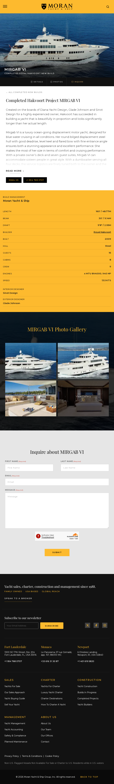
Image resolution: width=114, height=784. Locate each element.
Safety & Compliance (15, 735)
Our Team (46, 729)
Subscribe (52, 626)
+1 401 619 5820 (85, 661)
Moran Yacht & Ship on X (87, 625)
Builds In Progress (86, 692)
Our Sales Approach (14, 692)
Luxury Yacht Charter (52, 692)
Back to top (89, 777)
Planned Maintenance (15, 741)
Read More (14, 171)
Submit (57, 552)
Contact (45, 741)
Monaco (46, 647)
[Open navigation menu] (5, 6)
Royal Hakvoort (102, 232)
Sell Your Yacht (12, 704)
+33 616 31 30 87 (50, 661)
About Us (46, 723)
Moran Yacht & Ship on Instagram (105, 625)
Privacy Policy (11, 756)
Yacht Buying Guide (14, 698)
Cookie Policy (52, 756)
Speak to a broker (18, 598)
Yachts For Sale (12, 686)
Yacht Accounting (13, 729)
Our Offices (47, 735)
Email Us (14, 180)
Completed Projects (87, 698)
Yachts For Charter (50, 686)
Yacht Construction (87, 686)
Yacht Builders (84, 704)
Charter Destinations (51, 698)
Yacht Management (14, 723)
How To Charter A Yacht (53, 704)
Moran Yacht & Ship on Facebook (96, 625)
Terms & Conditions (32, 756)
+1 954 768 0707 (35, 180)
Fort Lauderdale (15, 647)
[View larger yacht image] (30, 361)
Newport (83, 647)
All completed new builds (25, 92)
